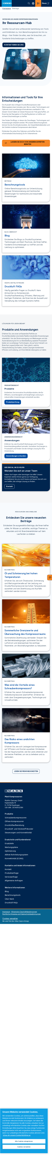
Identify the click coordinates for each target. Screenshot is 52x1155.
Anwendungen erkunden (16, 456)
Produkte (9, 388)
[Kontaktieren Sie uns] (38, 3)
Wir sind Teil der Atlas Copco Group (15, 921)
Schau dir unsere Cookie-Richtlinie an (17, 1135)
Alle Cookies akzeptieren (24, 1141)
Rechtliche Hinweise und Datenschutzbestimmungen (21, 914)
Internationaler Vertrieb (33, 3)
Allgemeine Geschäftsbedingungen (24, 912)
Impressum (6, 912)
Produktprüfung (12, 402)
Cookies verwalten (10, 919)
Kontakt (9, 486)
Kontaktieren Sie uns (13, 45)
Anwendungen (12, 440)
